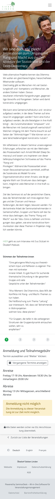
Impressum (22, 466)
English (29, 450)
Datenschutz (14, 492)
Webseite (8, 466)
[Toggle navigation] (50, 5)
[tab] (7, 340)
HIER (5, 241)
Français (42, 450)
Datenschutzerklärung (41, 466)
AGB (29, 472)
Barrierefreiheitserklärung (35, 492)
